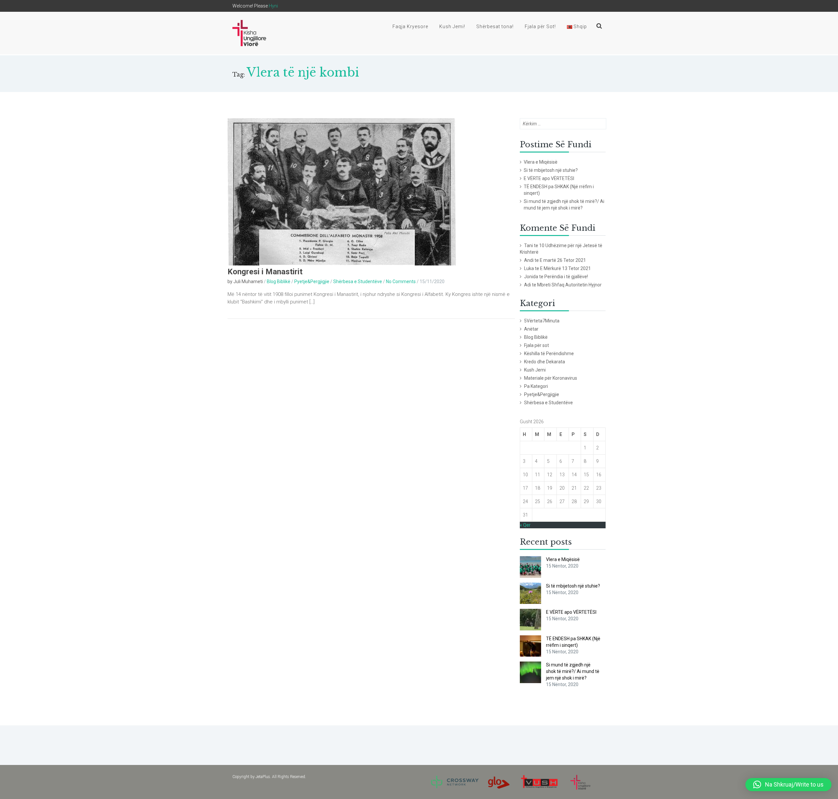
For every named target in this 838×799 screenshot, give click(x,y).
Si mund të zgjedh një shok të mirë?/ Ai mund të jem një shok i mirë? (564, 204)
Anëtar (531, 329)
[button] (788, 784)
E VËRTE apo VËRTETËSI (549, 178)
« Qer (525, 525)
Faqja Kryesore (410, 26)
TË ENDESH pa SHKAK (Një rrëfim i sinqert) (559, 190)
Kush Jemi (535, 369)
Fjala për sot (536, 345)
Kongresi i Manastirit (265, 271)
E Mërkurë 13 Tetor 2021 (565, 268)
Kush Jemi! (452, 26)
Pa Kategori (536, 386)
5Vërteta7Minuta (541, 320)
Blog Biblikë (278, 281)
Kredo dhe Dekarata (544, 361)
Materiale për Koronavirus (550, 378)
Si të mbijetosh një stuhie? (551, 170)
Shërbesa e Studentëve (357, 281)
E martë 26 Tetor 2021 (563, 260)
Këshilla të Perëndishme (549, 353)
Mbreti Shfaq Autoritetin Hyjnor (569, 284)
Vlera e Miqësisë (540, 162)
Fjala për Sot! (540, 26)
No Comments (401, 281)
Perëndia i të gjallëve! (566, 276)
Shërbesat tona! (495, 26)
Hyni (273, 6)
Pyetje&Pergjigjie (311, 281)
